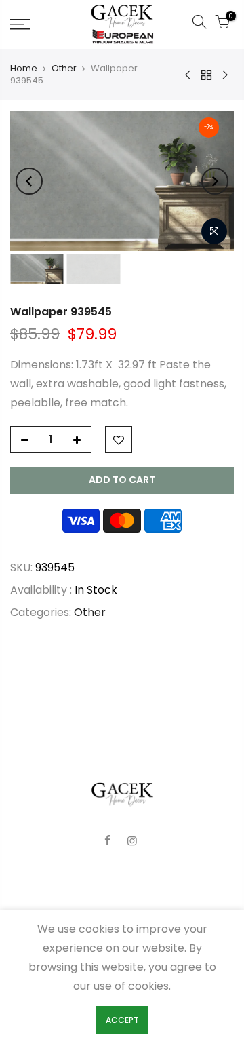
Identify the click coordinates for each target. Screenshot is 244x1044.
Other (64, 68)
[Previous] (29, 181)
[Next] (214, 181)
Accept (122, 1020)
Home (23, 68)
